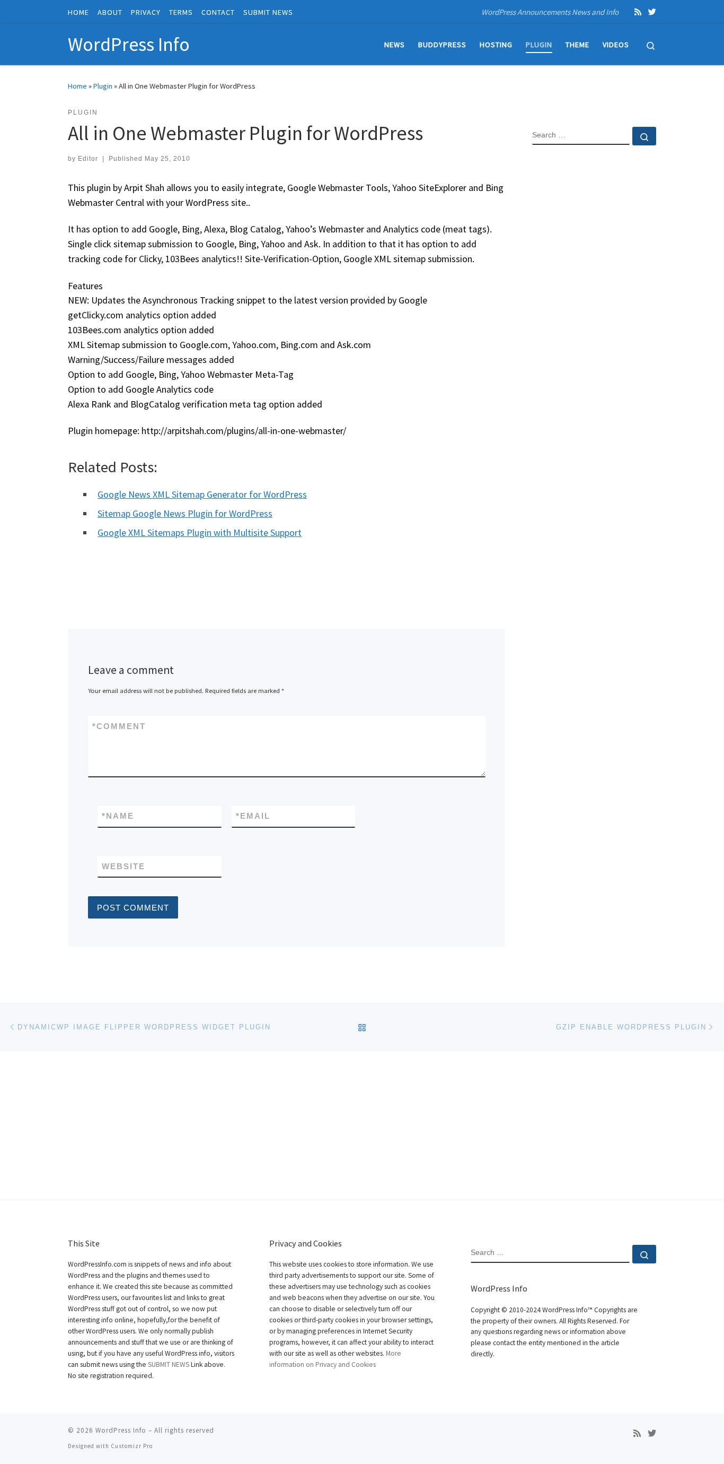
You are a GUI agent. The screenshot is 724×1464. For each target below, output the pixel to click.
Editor (88, 158)
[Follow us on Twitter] (652, 12)
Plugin (102, 86)
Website (123, 866)
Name (118, 815)
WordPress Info (120, 1430)
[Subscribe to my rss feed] (637, 12)
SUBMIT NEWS (168, 1364)
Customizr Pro (132, 1446)
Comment (119, 726)
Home (77, 86)
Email (253, 815)
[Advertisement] (594, 325)
